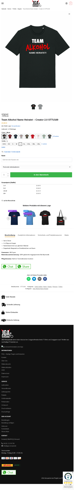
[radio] (4, 136)
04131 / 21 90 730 (8, 443)
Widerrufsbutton (6, 367)
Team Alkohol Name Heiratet (40, 288)
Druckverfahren (6, 408)
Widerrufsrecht (6, 364)
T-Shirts (14, 9)
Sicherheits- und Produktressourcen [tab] (50, 235)
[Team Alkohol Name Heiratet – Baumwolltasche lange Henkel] (60, 217)
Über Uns (4, 361)
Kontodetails (5, 429)
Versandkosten (15, 126)
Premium (55, 286)
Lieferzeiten (4, 385)
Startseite (3, 9)
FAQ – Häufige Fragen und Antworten (12, 354)
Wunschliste (5, 431)
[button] (69, 13)
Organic (20, 9)
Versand (16, 439)
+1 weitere (44, 144)
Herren (9, 9)
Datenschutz (5, 373)
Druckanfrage (5, 412)
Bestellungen (5, 420)
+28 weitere (55, 136)
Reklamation (5, 402)
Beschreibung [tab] (10, 235)
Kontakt (3, 357)
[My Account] (66, 3)
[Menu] (4, 3)
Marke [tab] (67, 235)
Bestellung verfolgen (7, 423)
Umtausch (4, 405)
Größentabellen (6, 398)
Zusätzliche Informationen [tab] (26, 235)
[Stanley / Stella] (5, 115)
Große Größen (38, 286)
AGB (2, 370)
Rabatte (3, 395)
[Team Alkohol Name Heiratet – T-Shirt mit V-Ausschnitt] (45, 217)
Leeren (3, 147)
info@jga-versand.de (9, 446)
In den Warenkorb (41, 175)
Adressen (4, 426)
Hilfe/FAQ (10, 439)
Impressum (5, 377)
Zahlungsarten (5, 392)
